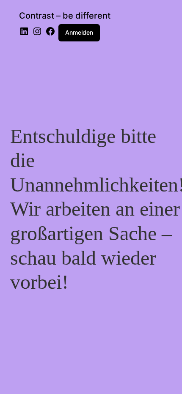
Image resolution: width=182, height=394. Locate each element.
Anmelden (79, 32)
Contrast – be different (64, 16)
